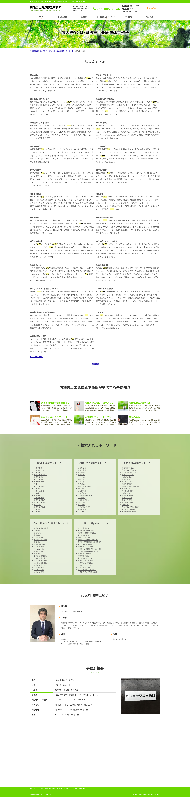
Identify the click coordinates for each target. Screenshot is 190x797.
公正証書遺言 (101, 146)
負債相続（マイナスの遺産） (107, 241)
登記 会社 (37, 530)
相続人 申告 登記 (128, 475)
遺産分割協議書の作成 (105, 217)
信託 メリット (39, 512)
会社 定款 (37, 554)
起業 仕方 (37, 542)
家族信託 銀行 (39, 479)
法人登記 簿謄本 (39, 558)
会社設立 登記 (39, 572)
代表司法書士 (127, 17)
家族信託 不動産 (39, 507)
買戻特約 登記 (127, 500)
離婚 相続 (81, 484)
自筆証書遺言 (35, 146)
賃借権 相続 (126, 479)
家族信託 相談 (39, 477)
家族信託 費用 (39, 498)
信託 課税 (37, 493)
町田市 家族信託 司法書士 (87, 570)
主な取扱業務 (62, 17)
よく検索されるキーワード (106, 17)
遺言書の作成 (101, 123)
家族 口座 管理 (39, 491)
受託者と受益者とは (104, 75)
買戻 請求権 (126, 488)
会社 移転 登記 (39, 567)
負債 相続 (81, 475)
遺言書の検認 (35, 194)
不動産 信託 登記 (40, 502)
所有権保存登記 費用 (129, 470)
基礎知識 (84, 17)
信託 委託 (37, 488)
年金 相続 (81, 502)
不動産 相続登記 (127, 495)
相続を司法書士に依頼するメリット (44, 289)
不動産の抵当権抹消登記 (105, 289)
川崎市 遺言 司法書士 (85, 537)
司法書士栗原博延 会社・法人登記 (89, 549)
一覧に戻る (95, 364)
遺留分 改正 (82, 482)
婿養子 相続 (82, 470)
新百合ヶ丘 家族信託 (85, 544)
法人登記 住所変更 (40, 560)
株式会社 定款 (39, 551)
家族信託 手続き (39, 486)
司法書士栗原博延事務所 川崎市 (89, 551)
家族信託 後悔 (39, 468)
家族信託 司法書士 (40, 475)
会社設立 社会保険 (40, 565)
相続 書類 (81, 488)
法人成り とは (39, 549)
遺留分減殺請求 (36, 241)
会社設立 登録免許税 (41, 528)
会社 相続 (37, 533)
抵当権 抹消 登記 (128, 468)
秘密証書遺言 (35, 170)
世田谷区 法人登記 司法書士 (87, 572)
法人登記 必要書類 (40, 563)
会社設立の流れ (102, 312)
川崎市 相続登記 (83, 556)
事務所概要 (149, 17)
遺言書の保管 (101, 170)
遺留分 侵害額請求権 (85, 495)
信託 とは (37, 484)
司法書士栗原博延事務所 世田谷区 (89, 542)
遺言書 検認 (82, 491)
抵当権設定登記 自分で (130, 472)
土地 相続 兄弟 (127, 477)
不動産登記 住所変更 (129, 512)
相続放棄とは (35, 265)
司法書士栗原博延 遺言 (86, 530)
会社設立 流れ (39, 537)
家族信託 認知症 (39, 500)
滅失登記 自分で (127, 482)
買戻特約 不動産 (127, 502)
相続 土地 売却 (127, 498)
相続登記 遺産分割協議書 (130, 486)
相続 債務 (81, 472)
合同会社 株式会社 (40, 556)
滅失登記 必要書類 (128, 509)
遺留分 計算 (82, 468)
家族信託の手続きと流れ (39, 123)
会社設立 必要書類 (40, 540)
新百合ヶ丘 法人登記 (85, 558)
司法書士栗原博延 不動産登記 (88, 540)
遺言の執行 (34, 217)
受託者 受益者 (39, 482)
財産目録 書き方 (83, 509)
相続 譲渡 (37, 535)
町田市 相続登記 (83, 528)
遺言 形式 (81, 477)
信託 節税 (37, 472)
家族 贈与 (37, 495)
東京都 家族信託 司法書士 (87, 533)
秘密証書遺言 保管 (84, 507)
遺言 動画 (81, 498)
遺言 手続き (82, 493)
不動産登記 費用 (127, 484)
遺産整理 (99, 194)
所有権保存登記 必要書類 (130, 507)
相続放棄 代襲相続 (84, 486)
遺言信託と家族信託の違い (40, 99)
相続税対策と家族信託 (105, 99)
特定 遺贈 (81, 505)
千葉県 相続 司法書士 (85, 547)
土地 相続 (125, 505)
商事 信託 (37, 505)
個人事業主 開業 (39, 544)
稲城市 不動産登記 (84, 554)
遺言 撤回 (81, 512)
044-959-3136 (108, 9)
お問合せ (154, 8)
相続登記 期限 (127, 493)
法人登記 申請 (39, 570)
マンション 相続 (127, 491)
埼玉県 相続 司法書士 (85, 567)
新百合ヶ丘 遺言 (83, 535)
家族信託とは (35, 75)
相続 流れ (81, 479)
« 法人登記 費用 (36, 357)
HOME (41, 17)
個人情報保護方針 (36, 795)
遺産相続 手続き (83, 500)
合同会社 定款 (39, 547)
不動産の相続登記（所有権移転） (43, 312)
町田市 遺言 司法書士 (85, 560)
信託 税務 (37, 509)
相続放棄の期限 (102, 265)
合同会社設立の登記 (38, 336)
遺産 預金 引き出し (40, 470)
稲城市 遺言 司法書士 (85, 563)
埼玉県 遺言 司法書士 (85, 565)
